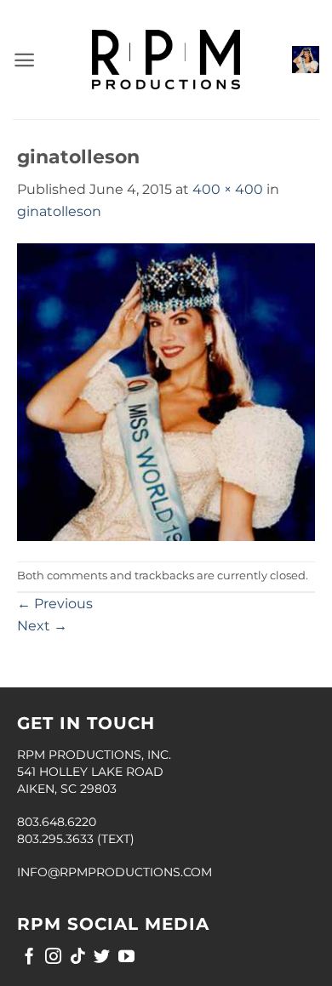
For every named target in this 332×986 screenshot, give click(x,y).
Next (42, 626)
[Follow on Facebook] (29, 957)
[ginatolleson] (166, 391)
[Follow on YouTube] (126, 957)
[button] (24, 60)
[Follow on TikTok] (78, 957)
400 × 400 (227, 189)
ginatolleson (59, 211)
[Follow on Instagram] (53, 957)
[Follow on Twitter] (102, 957)
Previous (55, 604)
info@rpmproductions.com (114, 872)
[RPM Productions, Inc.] (166, 59)
